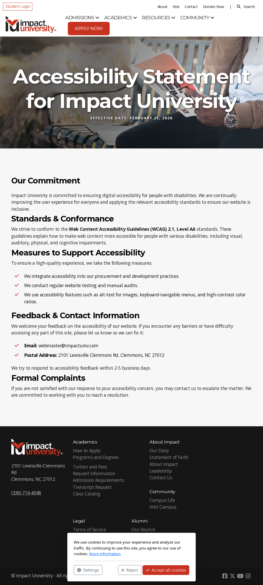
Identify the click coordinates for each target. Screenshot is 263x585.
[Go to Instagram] (248, 576)
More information (105, 553)
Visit (176, 6)
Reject (132, 570)
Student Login (17, 6)
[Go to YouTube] (240, 576)
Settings (91, 570)
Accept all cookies (169, 570)
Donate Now (213, 6)
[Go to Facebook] (225, 576)
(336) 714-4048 (26, 493)
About (162, 6)
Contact (191, 6)
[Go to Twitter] (232, 576)
